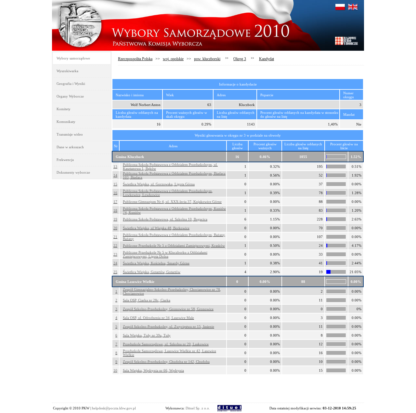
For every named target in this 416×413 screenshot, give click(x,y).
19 (115, 219)
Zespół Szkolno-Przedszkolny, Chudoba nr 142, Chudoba (166, 362)
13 (115, 166)
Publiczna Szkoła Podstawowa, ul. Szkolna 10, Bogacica (165, 219)
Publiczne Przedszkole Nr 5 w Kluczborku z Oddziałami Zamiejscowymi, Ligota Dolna (165, 254)
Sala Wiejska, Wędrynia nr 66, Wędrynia (153, 370)
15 (115, 184)
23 (115, 254)
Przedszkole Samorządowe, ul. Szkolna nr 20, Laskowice (166, 344)
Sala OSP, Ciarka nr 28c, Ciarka (146, 300)
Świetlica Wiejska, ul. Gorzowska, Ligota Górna (159, 184)
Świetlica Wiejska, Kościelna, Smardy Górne (156, 263)
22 (115, 245)
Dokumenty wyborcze (73, 172)
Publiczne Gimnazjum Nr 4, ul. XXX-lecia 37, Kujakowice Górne (172, 202)
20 (115, 228)
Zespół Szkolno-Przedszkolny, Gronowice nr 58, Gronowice (168, 309)
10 (115, 370)
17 (115, 202)
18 (115, 210)
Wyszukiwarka (67, 71)
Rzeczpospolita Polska (135, 59)
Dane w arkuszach (70, 147)
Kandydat (266, 59)
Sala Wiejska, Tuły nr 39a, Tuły (147, 335)
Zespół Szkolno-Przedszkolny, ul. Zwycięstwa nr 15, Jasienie (168, 326)
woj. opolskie (173, 59)
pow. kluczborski (207, 59)
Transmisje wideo (70, 134)
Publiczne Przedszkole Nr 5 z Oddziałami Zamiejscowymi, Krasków (174, 245)
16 (115, 193)
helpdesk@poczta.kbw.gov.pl (114, 408)
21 (115, 237)
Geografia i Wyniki (71, 84)
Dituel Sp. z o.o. (198, 408)
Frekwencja (65, 160)
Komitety (64, 109)
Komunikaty (66, 122)
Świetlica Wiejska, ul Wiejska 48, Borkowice (156, 228)
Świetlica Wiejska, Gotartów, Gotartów (151, 272)
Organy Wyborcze (70, 96)
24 (115, 263)
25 (115, 272)
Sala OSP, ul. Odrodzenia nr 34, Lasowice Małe (158, 318)
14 (115, 175)
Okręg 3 (239, 59)
